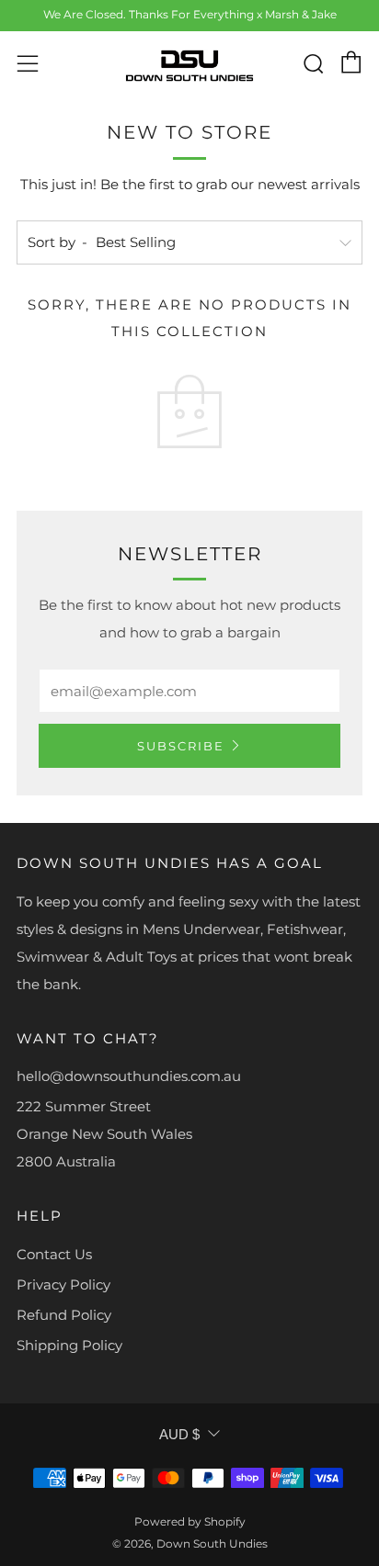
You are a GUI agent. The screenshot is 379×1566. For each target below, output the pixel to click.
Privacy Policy (63, 1284)
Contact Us (54, 1254)
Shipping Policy (69, 1345)
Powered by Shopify (190, 1521)
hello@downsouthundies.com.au (129, 1076)
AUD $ (179, 1434)
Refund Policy (64, 1315)
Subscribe (180, 745)
